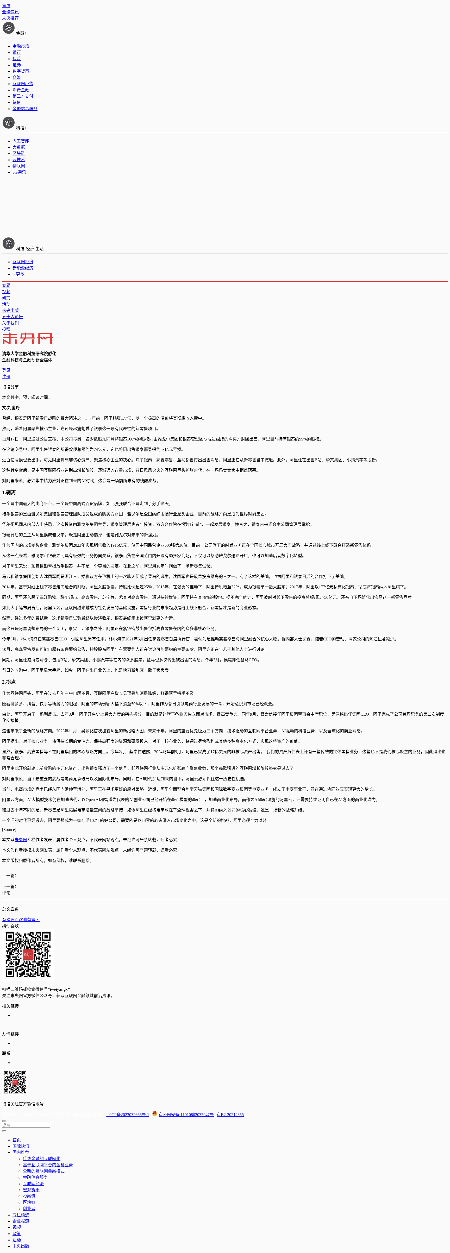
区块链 (18, 153)
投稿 (6, 329)
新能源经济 (22, 268)
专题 (6, 285)
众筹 (16, 77)
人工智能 (20, 141)
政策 (16, 1233)
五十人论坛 (12, 316)
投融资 (29, 1196)
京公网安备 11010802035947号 (186, 1114)
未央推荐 (10, 18)
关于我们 (10, 323)
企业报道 (20, 1221)
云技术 (18, 160)
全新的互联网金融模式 (44, 1171)
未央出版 (10, 310)
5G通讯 (19, 172)
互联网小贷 (22, 83)
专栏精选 (20, 1215)
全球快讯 (10, 12)
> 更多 (18, 274)
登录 (6, 370)
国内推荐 (20, 1152)
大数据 (18, 147)
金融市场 (20, 46)
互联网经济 (22, 262)
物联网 (18, 166)
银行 (16, 52)
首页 (6, 5)
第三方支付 (22, 96)
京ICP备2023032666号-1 (127, 1114)
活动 (6, 304)
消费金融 (20, 90)
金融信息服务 (25, 108)
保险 (16, 58)
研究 (6, 298)
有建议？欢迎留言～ (21, 919)
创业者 (29, 1208)
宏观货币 (31, 1190)
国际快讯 (20, 1146)
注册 (6, 376)
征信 (16, 102)
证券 (16, 65)
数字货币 (20, 71)
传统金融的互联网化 (41, 1158)
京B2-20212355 (230, 1114)
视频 (6, 291)
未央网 (21, 840)
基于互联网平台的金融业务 (48, 1165)
